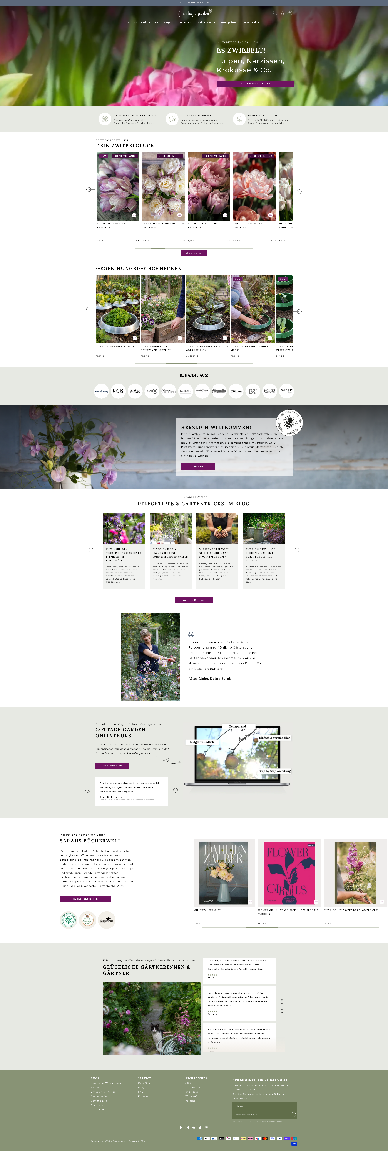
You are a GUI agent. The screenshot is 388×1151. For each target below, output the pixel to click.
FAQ (141, 1091)
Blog (141, 1087)
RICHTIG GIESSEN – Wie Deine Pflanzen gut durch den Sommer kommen (261, 555)
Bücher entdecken (85, 898)
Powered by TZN (137, 1141)
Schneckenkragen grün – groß (251, 309)
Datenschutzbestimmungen (270, 1122)
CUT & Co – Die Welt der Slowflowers (352, 870)
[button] (132, 22)
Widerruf (191, 1096)
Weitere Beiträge (194, 600)
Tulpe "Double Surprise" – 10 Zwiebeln (163, 186)
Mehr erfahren (112, 765)
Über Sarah (198, 466)
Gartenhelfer (99, 1096)
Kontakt (143, 1096)
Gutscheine (98, 1109)
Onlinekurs (149, 22)
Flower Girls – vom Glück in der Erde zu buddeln (289, 872)
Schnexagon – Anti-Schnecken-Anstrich (158, 309)
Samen (95, 1087)
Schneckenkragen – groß (117, 307)
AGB (188, 1083)
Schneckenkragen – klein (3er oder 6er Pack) (206, 309)
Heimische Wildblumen (106, 1083)
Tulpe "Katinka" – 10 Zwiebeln (203, 186)
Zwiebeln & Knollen (103, 1091)
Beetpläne (228, 22)
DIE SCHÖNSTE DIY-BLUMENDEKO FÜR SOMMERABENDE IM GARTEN (170, 553)
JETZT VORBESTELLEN (255, 83)
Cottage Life (99, 1100)
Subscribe (291, 1115)
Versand (190, 1100)
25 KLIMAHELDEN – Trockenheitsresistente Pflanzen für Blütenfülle (123, 555)
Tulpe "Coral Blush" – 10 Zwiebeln (253, 186)
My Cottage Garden (118, 1141)
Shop (131, 22)
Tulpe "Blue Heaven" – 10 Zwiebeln (116, 186)
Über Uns (144, 1083)
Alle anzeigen (194, 253)
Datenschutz (193, 1087)
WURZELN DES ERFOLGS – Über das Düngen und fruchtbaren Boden (215, 553)
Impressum (192, 1091)
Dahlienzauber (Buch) (209, 870)
